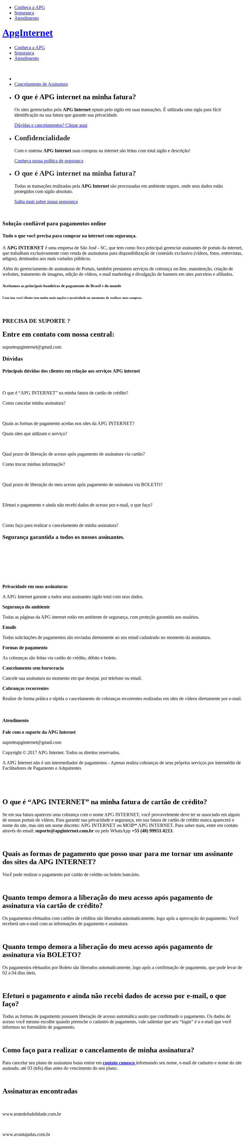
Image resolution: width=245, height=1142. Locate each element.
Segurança (24, 12)
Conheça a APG (29, 7)
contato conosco (119, 1062)
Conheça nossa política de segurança (48, 160)
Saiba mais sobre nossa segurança (46, 201)
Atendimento (26, 18)
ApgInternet (27, 32)
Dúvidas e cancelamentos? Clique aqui (50, 125)
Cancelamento (41, 84)
